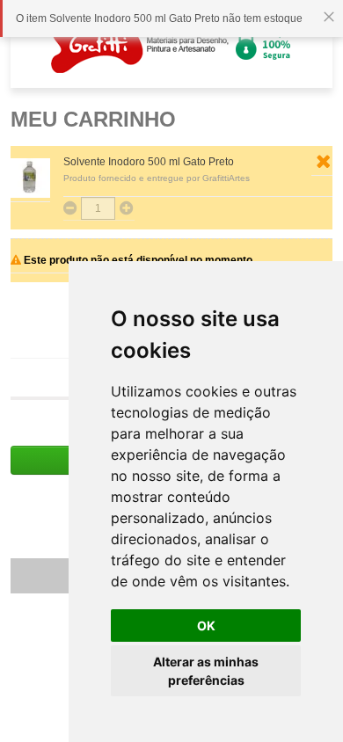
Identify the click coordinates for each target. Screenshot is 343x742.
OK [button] (206, 625)
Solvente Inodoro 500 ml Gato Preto (148, 162)
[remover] (323, 161)
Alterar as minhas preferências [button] (206, 670)
